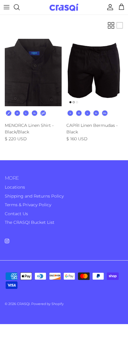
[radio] (9, 113)
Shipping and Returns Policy (34, 196)
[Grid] (111, 25)
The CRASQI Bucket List (29, 222)
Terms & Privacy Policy (28, 204)
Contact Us (16, 213)
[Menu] (6, 7)
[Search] (19, 7)
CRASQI (23, 304)
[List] (119, 25)
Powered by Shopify (47, 304)
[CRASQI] (64, 7)
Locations (15, 187)
